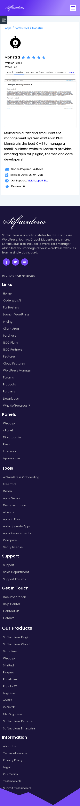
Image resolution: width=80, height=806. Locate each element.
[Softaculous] (14, 8)
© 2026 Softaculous (18, 276)
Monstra (37, 28)
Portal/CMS (22, 28)
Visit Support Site (37, 180)
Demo (71, 72)
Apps (8, 28)
